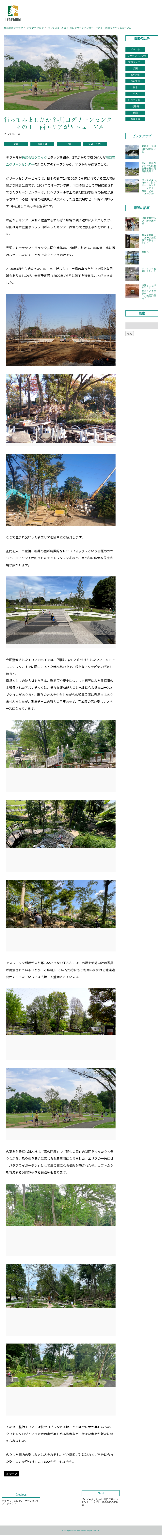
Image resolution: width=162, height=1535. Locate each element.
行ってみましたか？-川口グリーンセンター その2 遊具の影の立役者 (100, 1498)
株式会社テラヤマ (13, 28)
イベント (135, 49)
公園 (68, 143)
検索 (129, 333)
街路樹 (135, 106)
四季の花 (135, 74)
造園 (15, 143)
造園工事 (42, 143)
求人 (135, 93)
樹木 (135, 87)
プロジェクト (95, 143)
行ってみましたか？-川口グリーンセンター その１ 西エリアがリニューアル (89, 28)
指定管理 (135, 81)
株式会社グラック (34, 157)
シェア (13, 1474)
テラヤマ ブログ (35, 28)
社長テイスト (135, 100)
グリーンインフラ (136, 55)
